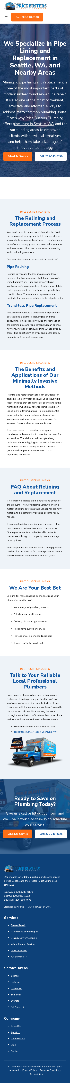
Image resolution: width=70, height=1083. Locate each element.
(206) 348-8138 (24, 892)
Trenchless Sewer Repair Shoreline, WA (35, 731)
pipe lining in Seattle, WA (33, 123)
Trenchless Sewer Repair (24, 931)
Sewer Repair (18, 925)
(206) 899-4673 (23, 899)
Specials (15, 1032)
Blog (13, 1045)
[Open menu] (6, 17)
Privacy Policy (29, 1070)
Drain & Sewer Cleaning (24, 938)
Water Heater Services (23, 944)
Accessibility (36, 1074)
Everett (15, 1000)
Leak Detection (19, 950)
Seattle (15, 975)
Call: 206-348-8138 (27, 17)
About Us (16, 1026)
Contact (15, 1051)
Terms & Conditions (50, 1070)
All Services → (19, 956)
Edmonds (16, 994)
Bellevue (15, 982)
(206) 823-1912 (21, 896)
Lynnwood (16, 988)
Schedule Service (17, 156)
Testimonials (18, 1038)
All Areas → (17, 1007)
